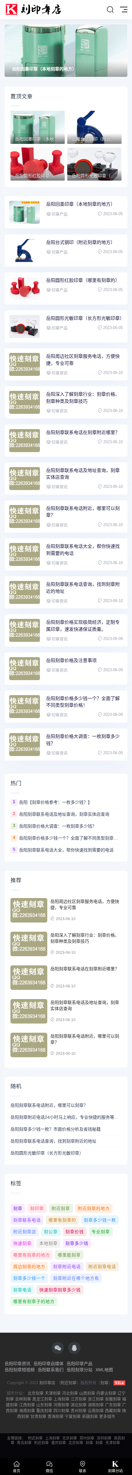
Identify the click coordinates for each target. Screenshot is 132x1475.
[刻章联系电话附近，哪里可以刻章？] (28, 1045)
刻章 (17, 1208)
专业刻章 (100, 1231)
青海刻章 (56, 1416)
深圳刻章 (104, 1438)
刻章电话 (22, 1289)
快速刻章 (22, 1243)
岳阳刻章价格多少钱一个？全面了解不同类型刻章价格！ (83, 702)
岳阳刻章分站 (79, 1369)
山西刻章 (87, 1393)
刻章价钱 (74, 1231)
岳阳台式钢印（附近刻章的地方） (44, 68)
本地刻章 (48, 1243)
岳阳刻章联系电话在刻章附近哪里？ (83, 432)
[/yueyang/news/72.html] (24, 364)
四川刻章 (61, 1410)
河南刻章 (61, 1404)
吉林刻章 (23, 1399)
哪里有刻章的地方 (31, 1254)
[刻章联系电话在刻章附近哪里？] (28, 977)
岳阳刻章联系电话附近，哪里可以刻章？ (83, 512)
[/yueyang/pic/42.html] (24, 326)
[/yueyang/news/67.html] (24, 554)
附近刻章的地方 (94, 1208)
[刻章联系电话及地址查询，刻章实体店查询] (28, 1011)
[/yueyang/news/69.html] (24, 478)
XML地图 (104, 1369)
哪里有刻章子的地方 (34, 1301)
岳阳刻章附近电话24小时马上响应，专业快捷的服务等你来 (66, 1117)
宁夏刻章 (73, 1416)
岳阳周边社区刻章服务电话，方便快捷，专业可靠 (83, 360)
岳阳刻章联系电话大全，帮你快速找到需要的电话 (83, 550)
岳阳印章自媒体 (48, 1363)
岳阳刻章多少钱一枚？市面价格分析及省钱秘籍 (55, 1129)
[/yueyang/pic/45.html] (24, 212)
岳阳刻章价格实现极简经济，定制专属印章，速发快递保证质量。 (83, 626)
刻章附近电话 (67, 1266)
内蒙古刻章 (106, 1393)
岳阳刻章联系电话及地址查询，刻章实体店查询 (83, 474)
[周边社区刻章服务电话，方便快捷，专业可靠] (28, 910)
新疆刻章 (90, 1416)
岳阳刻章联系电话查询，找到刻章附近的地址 (83, 588)
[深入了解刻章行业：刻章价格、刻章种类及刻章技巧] (28, 944)
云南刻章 (96, 1410)
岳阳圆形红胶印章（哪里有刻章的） (83, 280)
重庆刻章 (44, 1410)
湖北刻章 (79, 1404)
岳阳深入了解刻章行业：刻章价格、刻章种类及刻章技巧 (83, 397)
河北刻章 (70, 1393)
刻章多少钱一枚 (100, 1220)
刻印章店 (47, 1382)
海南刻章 (27, 1410)
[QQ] (74, 1348)
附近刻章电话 (102, 1266)
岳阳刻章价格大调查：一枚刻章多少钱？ (83, 740)
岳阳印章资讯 (17, 1363)
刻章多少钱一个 (29, 1278)
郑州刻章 (87, 1438)
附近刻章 (61, 1208)
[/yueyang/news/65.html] (24, 630)
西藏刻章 (113, 1410)
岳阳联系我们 (51, 1369)
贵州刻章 (79, 1410)
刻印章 (37, 1208)
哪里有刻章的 (62, 1220)
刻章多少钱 (76, 1243)
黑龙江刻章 (42, 1399)
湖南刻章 (96, 1404)
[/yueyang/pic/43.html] (24, 288)
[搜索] (110, 10)
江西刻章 (27, 1404)
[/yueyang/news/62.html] (24, 744)
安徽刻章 (113, 1399)
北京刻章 (36, 1393)
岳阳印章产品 (79, 1363)
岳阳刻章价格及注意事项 (71, 660)
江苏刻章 (79, 1399)
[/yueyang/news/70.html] (24, 440)
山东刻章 (44, 1404)
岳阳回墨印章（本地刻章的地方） (80, 204)
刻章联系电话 (27, 1220)
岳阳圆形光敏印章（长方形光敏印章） (84, 318)
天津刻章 (53, 1393)
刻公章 (51, 1231)
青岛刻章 (24, 1443)
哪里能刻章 (69, 1254)
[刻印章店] (36, 9)
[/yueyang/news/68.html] (24, 516)
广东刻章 (113, 1404)
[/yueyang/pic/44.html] (24, 250)
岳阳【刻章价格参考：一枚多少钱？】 (55, 802)
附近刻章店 (24, 1231)
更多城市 (107, 1416)
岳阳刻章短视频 (20, 1369)
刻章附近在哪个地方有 (76, 1278)
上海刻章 (61, 1399)
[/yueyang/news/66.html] (24, 592)
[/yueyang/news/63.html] (24, 706)
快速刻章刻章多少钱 (60, 1289)
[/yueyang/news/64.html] (24, 668)
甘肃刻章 (38, 1416)
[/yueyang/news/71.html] (24, 402)
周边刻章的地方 (29, 1266)
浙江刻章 (96, 1399)
